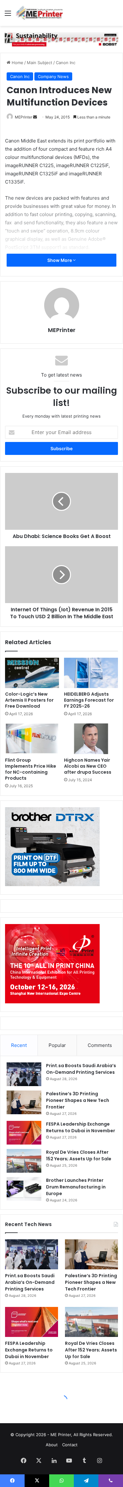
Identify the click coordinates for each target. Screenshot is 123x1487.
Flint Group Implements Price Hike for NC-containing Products (30, 769)
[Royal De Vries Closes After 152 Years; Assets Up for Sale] (24, 1161)
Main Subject (39, 62)
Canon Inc (65, 62)
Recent (19, 1045)
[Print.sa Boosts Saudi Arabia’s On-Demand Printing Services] (24, 1074)
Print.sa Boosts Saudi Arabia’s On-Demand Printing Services (81, 1068)
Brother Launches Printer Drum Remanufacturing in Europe (76, 1187)
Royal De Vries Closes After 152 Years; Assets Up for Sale (78, 1155)
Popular (57, 1045)
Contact (70, 1444)
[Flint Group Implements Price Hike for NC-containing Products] (32, 738)
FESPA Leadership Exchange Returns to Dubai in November (80, 1127)
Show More (60, 260)
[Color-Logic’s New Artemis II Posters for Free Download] (32, 673)
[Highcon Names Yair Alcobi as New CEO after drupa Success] (91, 738)
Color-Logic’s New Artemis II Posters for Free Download (29, 700)
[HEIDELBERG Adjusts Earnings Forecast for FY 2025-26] (91, 673)
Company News (53, 76)
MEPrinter (23, 117)
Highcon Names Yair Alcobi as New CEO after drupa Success (87, 766)
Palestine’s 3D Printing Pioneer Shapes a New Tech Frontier (77, 1100)
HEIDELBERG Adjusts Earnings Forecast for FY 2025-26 (89, 700)
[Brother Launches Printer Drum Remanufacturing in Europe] (24, 1189)
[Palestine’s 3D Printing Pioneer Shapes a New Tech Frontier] (24, 1102)
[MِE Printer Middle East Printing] (41, 12)
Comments (100, 1045)
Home (16, 62)
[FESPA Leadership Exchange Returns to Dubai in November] (24, 1133)
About (52, 1444)
